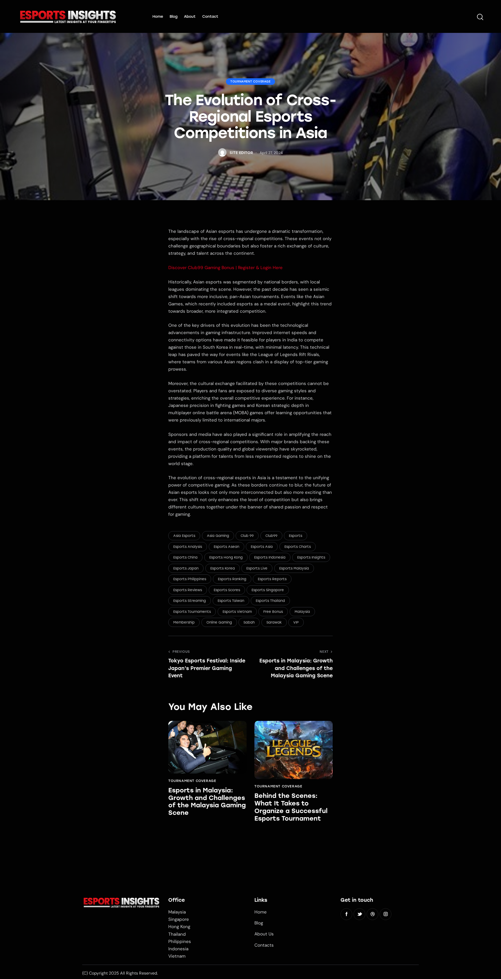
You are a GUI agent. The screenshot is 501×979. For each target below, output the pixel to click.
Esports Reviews (187, 590)
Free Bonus (273, 612)
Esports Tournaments (192, 612)
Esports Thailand (270, 601)
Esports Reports (272, 579)
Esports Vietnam (237, 612)
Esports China (185, 557)
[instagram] (385, 914)
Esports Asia (262, 547)
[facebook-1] (346, 914)
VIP (296, 622)
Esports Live (256, 568)
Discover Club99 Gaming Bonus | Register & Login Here (225, 267)
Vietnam (177, 956)
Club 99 (247, 536)
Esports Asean (226, 547)
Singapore (178, 919)
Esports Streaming (189, 601)
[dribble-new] (372, 914)
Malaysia (302, 612)
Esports (295, 536)
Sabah (249, 622)
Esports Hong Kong (226, 557)
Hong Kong (179, 926)
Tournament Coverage (250, 82)
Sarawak (274, 622)
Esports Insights (311, 557)
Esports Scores (227, 590)
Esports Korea (222, 568)
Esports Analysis (187, 547)
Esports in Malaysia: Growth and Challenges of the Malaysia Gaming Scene (207, 801)
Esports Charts (297, 547)
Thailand (177, 934)
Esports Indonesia (269, 557)
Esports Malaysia (294, 568)
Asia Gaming (218, 536)
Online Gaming (219, 622)
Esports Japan (186, 568)
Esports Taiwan (231, 601)
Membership (184, 622)
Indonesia (178, 949)
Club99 (271, 536)
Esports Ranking (232, 579)
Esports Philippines (189, 579)
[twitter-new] (359, 914)
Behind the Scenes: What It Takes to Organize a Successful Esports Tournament (290, 807)
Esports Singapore (268, 590)
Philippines (179, 941)
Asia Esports (184, 536)
